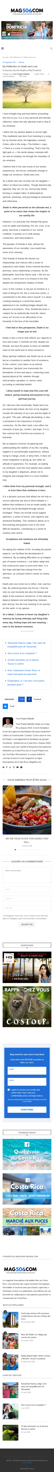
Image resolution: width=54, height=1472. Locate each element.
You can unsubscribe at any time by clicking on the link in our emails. (27, 1100)
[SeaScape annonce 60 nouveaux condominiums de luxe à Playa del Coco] (10, 1320)
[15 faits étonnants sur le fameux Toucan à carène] (10, 1433)
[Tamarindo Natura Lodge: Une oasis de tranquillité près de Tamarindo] (10, 1390)
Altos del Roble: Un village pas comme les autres (34, 1335)
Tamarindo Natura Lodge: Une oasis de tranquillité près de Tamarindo (34, 1386)
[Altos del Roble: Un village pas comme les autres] (10, 1341)
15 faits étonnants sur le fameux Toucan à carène (34, 1427)
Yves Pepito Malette (20, 74)
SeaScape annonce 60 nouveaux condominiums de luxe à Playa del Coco (35, 1316)
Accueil (5, 57)
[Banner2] (27, 1010)
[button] (5, 818)
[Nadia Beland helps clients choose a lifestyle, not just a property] (10, 1362)
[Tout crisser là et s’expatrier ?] (10, 1411)
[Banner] (27, 1221)
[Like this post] (21, 699)
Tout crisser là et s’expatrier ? (22, 653)
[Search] (51, 48)
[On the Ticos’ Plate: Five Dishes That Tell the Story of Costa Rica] (27, 810)
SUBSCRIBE (27, 1110)
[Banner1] (27, 967)
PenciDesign (27, 1463)
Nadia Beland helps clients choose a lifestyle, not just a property (35, 1357)
